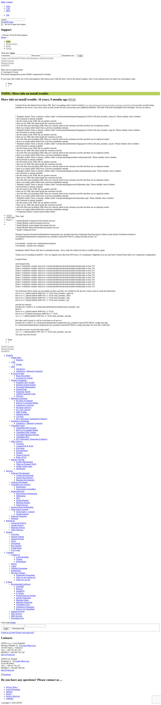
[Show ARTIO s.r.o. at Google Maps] (27, 645)
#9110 (72, 99)
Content (9, 2)
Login (6, 629)
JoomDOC (5, 65)
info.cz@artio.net (8, 655)
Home (3, 37)
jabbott (9, 215)
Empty (13, 622)
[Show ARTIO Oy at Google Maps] (20, 661)
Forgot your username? (29, 58)
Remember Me (18, 628)
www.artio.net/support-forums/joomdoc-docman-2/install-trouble (109, 105)
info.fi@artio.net (7, 670)
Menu (3, 2)
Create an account (46, 58)
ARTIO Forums (7, 61)
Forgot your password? (10, 58)
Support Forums (7, 63)
